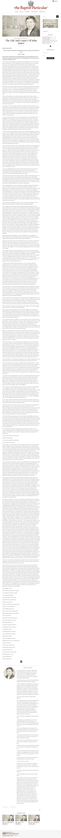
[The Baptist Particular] (30, 5)
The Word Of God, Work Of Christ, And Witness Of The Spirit (49, 41)
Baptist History (5, 807)
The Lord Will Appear (46, 37)
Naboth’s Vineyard (45, 43)
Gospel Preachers (13, 807)
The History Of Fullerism (19, 823)
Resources (42, 11)
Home (16, 11)
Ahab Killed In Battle (46, 38)
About (21, 11)
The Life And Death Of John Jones (8, 823)
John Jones (17, 38)
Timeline (27, 11)
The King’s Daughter (46, 39)
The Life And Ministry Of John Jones (33, 823)
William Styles (24, 38)
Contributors (34, 11)
